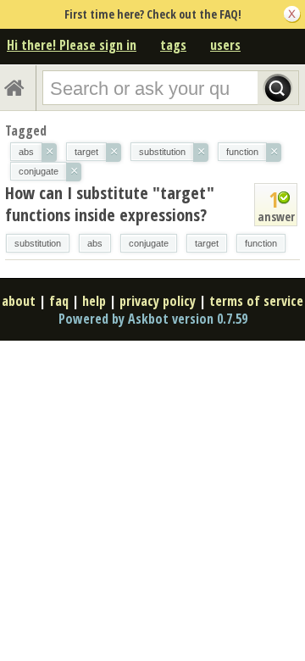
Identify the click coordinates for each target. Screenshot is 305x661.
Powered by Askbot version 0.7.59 (152, 318)
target (207, 243)
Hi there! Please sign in (71, 45)
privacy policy (157, 301)
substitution (37, 243)
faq (59, 301)
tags (173, 45)
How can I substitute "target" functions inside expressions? (109, 203)
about (19, 301)
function (261, 243)
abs (95, 243)
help (94, 301)
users (225, 45)
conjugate (149, 243)
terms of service (256, 301)
